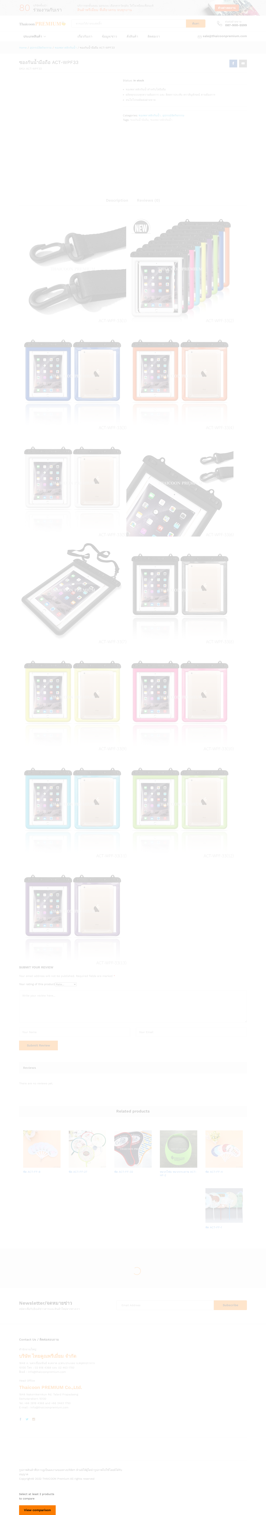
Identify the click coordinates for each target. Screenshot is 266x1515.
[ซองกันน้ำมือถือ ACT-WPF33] (233, 63)
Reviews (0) (148, 200)
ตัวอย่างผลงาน (227, 7)
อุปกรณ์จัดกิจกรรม (173, 115)
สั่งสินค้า (132, 36)
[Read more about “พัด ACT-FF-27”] (74, 1165)
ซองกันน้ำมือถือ (139, 119)
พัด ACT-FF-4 (214, 1171)
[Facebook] (20, 1419)
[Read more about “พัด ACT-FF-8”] (28, 1165)
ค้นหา (195, 23)
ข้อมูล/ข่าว (109, 36)
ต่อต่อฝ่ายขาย (233, 21)
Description (117, 200)
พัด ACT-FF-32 (123, 1171)
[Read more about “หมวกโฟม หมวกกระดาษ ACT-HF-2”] (165, 1165)
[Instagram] (33, 1419)
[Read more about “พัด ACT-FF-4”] (210, 1165)
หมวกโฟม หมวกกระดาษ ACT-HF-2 (178, 1173)
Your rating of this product (37, 984)
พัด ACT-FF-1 (213, 1227)
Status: (127, 80)
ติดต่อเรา (154, 36)
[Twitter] (27, 1419)
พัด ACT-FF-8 (32, 1171)
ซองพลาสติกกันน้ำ (150, 115)
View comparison (37, 1510)
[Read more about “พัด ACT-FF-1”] (210, 1221)
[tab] (117, 202)
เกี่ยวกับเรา (85, 36)
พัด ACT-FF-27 (78, 1171)
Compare (55, 1165)
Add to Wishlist (46, 1165)
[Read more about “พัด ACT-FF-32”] (119, 1165)
